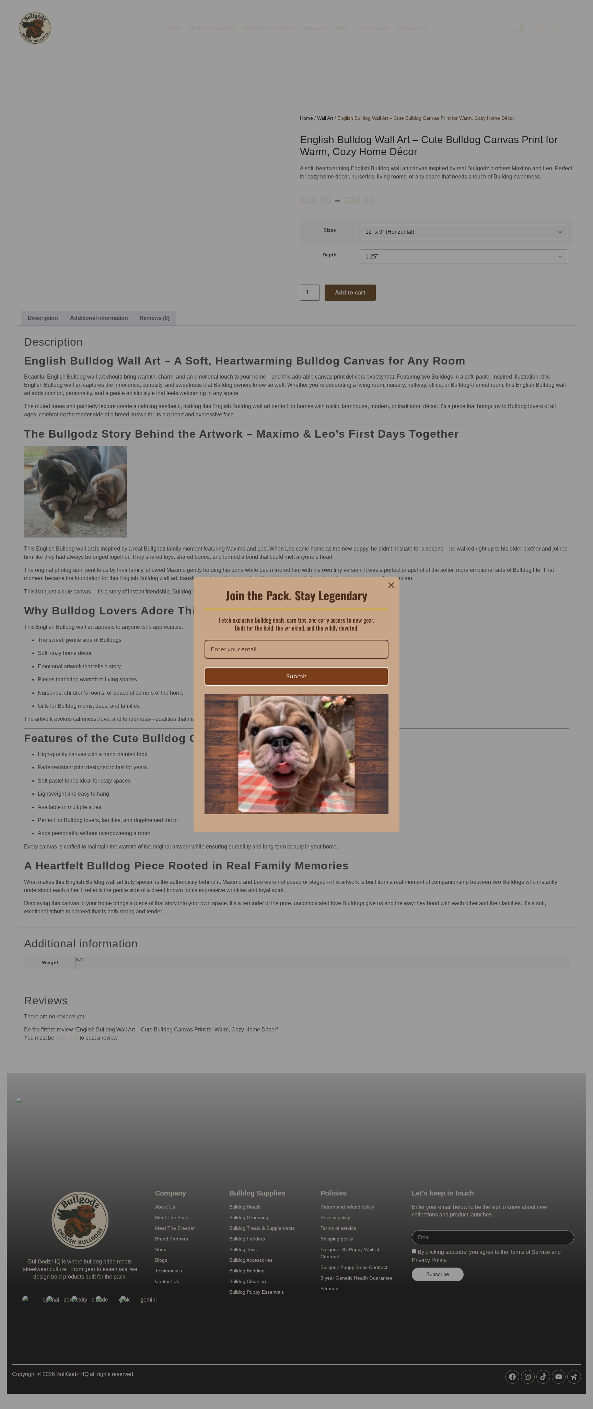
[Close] (391, 585)
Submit (296, 676)
